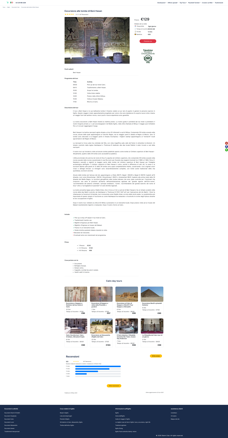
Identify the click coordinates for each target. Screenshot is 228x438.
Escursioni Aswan (9, 428)
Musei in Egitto (64, 413)
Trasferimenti (219, 2)
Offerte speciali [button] (172, 2)
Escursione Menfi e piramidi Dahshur (152, 304)
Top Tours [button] (183, 2)
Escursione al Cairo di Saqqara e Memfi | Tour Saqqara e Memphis (125, 305)
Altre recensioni (114, 386)
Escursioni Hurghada (10, 416)
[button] (12, 2)
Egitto (8, 7)
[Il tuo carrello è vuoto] (7, 3)
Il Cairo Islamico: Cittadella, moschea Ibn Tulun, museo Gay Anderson (126, 336)
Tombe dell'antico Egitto (67, 425)
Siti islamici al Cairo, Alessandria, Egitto (71, 422)
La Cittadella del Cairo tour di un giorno (152, 336)
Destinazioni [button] (161, 2)
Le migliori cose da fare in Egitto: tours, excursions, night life (132, 422)
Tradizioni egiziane (120, 425)
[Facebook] (226, 146)
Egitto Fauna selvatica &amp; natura (125, 431)
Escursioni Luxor (9, 422)
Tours (4, 7)
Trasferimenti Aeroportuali (11, 431)
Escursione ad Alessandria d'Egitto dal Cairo (100, 336)
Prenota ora (148, 41)
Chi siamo (173, 416)
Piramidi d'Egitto (64, 419)
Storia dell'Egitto (120, 416)
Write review (156, 356)
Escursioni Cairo (16, 7)
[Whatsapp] (226, 149)
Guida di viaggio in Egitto (122, 419)
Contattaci (174, 413)
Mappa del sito (175, 419)
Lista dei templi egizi (66, 416)
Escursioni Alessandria (10, 425)
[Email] (226, 143)
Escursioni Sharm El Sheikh (12, 413)
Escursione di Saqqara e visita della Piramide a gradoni (99, 305)
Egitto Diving (119, 428)
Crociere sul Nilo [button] (207, 2)
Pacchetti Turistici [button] (193, 2)
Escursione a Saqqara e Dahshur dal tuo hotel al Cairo (74, 305)
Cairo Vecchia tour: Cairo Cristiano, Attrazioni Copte (75, 336)
